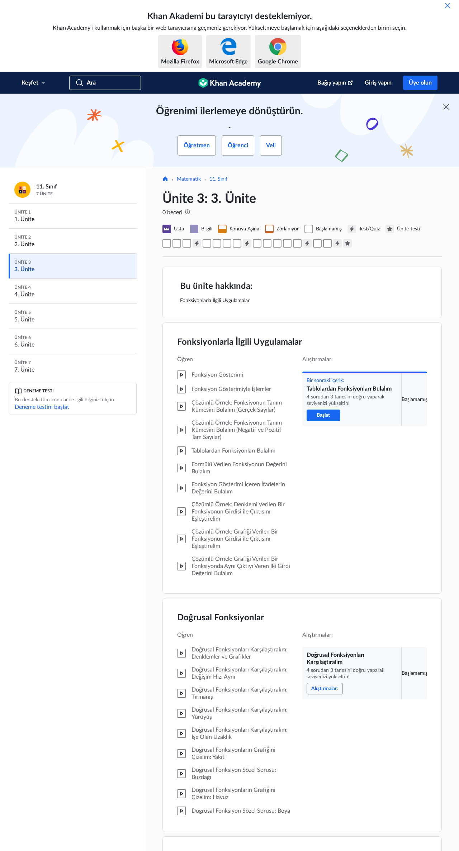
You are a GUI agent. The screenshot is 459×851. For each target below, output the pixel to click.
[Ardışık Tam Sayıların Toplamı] (187, 243)
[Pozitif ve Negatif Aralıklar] (237, 243)
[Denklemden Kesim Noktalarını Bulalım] (217, 243)
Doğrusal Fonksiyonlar (220, 617)
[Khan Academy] (229, 83)
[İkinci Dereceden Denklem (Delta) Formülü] (317, 243)
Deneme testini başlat (42, 407)
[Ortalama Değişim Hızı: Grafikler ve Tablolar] (257, 243)
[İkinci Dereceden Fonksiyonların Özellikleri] (277, 243)
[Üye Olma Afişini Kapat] (446, 107)
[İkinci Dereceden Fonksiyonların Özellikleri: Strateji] (267, 243)
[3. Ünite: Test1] (197, 243)
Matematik (189, 179)
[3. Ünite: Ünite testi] (347, 243)
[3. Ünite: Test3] (307, 243)
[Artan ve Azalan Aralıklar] (227, 243)
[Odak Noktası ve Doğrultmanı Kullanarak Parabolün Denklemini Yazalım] (297, 243)
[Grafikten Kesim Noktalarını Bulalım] (207, 243)
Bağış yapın (331, 83)
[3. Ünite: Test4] (337, 243)
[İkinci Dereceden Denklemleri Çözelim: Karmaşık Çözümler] (327, 243)
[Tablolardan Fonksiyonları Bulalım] (166, 243)
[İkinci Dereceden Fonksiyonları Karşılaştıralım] (287, 243)
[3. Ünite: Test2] (247, 243)
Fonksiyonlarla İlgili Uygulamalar (239, 342)
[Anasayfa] (165, 179)
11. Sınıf (218, 179)
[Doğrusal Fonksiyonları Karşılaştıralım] (176, 243)
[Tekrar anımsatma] (447, 5)
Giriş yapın (378, 83)
